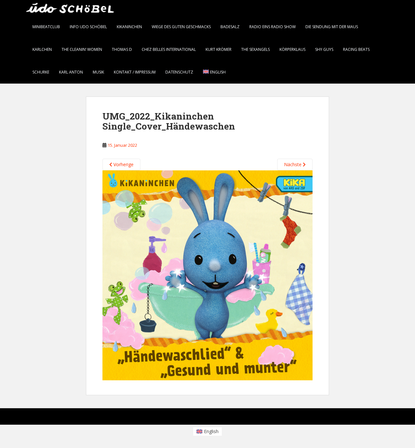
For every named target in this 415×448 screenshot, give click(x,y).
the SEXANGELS (255, 49)
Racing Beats (356, 49)
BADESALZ (230, 26)
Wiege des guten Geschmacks (181, 26)
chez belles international (169, 49)
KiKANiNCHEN (129, 26)
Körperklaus (292, 49)
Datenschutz (179, 72)
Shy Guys (324, 49)
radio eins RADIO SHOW (272, 26)
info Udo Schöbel (88, 26)
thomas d (122, 49)
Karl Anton (71, 72)
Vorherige (123, 164)
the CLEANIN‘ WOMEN (82, 49)
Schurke (40, 72)
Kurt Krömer (218, 49)
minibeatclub (46, 26)
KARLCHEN (42, 49)
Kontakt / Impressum (135, 72)
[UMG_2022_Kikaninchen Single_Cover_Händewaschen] (207, 274)
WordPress (382, 418)
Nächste (293, 164)
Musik (98, 72)
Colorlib (340, 418)
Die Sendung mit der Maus (331, 26)
